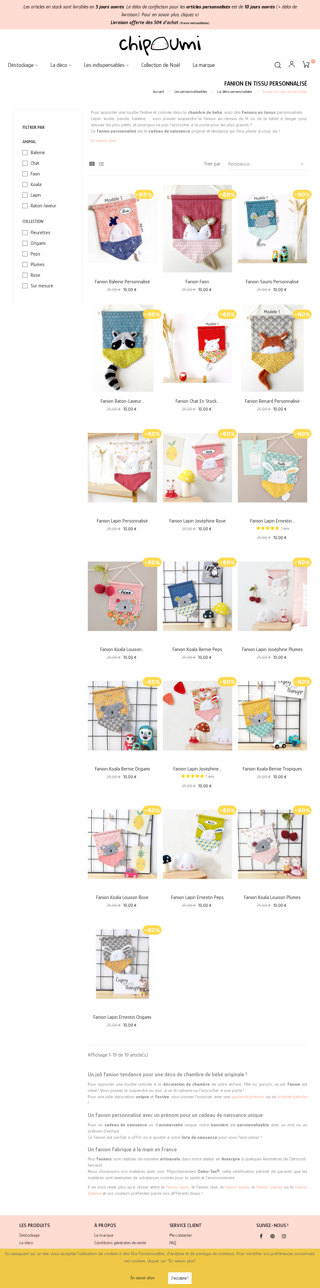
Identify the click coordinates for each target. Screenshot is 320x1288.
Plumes (38, 264)
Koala (36, 184)
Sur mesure (42, 286)
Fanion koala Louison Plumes (272, 897)
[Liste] (101, 164)
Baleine (38, 152)
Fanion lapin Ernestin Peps (197, 897)
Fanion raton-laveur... (122, 401)
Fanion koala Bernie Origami (122, 769)
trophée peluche (292, 1096)
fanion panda (269, 1187)
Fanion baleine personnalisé (122, 282)
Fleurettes (40, 232)
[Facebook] (261, 1236)
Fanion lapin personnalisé (122, 521)
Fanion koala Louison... (122, 649)
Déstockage (29, 1235)
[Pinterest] (272, 1236)
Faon (35, 174)
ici (197, 15)
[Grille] (92, 164)
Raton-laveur (43, 206)
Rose (35, 275)
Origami (38, 243)
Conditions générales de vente (120, 1242)
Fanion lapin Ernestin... (272, 521)
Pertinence (266, 164)
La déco (26, 1242)
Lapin (36, 195)
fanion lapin (177, 1187)
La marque (103, 1235)
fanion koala (237, 1187)
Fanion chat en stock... (197, 401)
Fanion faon (197, 282)
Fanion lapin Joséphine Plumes (272, 649)
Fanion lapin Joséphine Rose (197, 521)
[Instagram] (284, 1236)
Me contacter (180, 1235)
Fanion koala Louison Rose (122, 897)
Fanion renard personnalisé (272, 401)
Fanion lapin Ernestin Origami (122, 1017)
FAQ (172, 1242)
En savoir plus (103, 140)
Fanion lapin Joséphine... (197, 769)
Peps (35, 254)
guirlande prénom (247, 1096)
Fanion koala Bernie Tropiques (272, 769)
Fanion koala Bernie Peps (197, 649)
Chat (35, 163)
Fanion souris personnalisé (272, 282)
